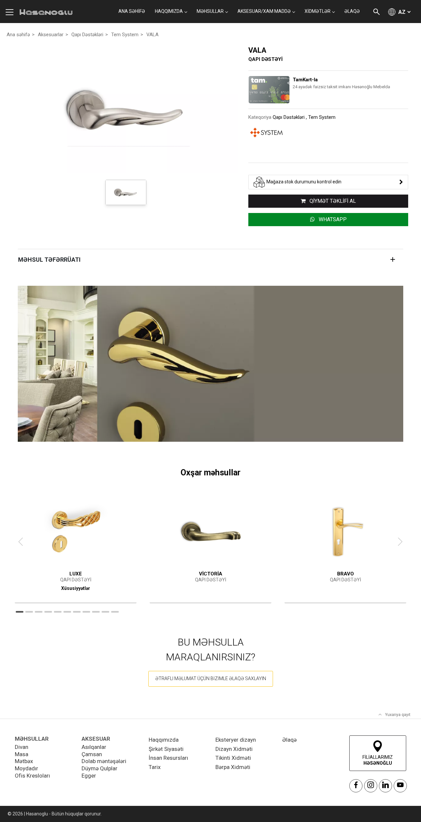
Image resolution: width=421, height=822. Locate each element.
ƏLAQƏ (352, 11)
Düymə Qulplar (99, 768)
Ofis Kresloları (32, 775)
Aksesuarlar (50, 35)
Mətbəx (24, 761)
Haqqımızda (164, 739)
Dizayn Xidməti (234, 749)
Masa (21, 754)
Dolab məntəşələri (104, 761)
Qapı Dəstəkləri (87, 35)
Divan (21, 747)
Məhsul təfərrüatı (49, 259)
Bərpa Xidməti (232, 767)
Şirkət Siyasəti (166, 749)
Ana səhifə (131, 11)
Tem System (124, 35)
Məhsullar (210, 11)
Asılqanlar (94, 747)
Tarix (155, 767)
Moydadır (26, 768)
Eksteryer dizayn (235, 739)
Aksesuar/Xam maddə (264, 11)
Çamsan (92, 754)
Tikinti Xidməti (233, 758)
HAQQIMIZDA (169, 11)
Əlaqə (289, 739)
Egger (89, 775)
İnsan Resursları (168, 758)
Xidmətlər (318, 11)
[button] (29, 612)
